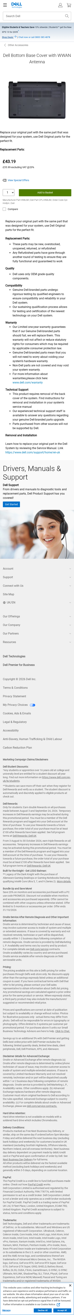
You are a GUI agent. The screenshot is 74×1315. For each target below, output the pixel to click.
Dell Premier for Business (19, 665)
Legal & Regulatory (15, 722)
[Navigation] (5, 5)
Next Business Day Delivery (18, 1159)
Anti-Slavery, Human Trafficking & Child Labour (32, 739)
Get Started (11, 504)
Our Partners (11, 633)
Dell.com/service (39, 949)
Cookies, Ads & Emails (17, 713)
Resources (9, 642)
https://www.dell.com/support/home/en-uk (32, 452)
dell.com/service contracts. (42, 1106)
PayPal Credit (35, 1184)
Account (8, 568)
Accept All (62, 1310)
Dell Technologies (14, 656)
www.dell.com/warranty (28, 382)
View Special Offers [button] (18, 180)
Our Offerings (11, 616)
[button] (60, 5)
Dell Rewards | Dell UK (24, 835)
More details (64, 881)
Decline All (43, 1310)
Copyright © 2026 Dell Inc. (19, 679)
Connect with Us (13, 585)
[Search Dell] (67, 16)
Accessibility (11, 730)
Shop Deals (8, 37)
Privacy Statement (14, 696)
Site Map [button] (8, 594)
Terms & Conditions (15, 687)
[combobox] (37, 16)
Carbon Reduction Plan (17, 747)
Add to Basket (45, 192)
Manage (6, 1310)
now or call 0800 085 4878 (34, 37)
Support (8, 577)
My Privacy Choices (15, 705)
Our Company (11, 625)
